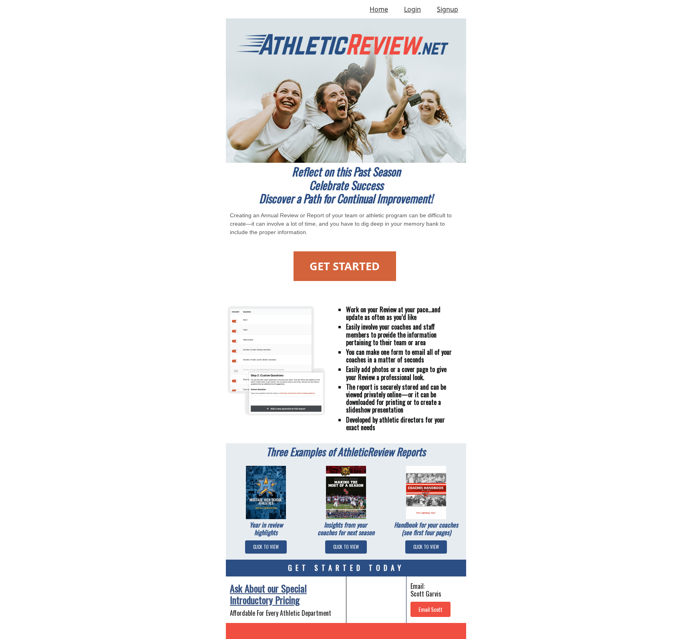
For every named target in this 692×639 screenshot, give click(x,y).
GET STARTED (345, 266)
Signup (447, 9)
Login (412, 9)
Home (379, 9)
